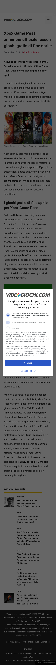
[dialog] (28, 332)
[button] (28, 328)
